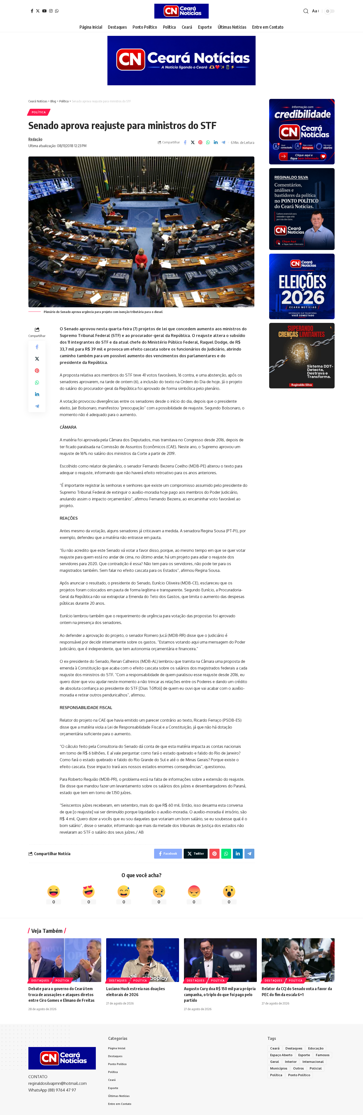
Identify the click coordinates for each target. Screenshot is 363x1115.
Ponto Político (299, 1075)
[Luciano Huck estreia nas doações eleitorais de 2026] (142, 960)
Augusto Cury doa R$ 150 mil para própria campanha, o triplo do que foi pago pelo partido (220, 994)
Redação (35, 139)
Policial (316, 1068)
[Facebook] (32, 11)
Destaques (40, 980)
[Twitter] (38, 11)
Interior (291, 1062)
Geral (274, 1062)
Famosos (322, 1055)
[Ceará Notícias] (181, 11)
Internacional (313, 1062)
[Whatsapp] (57, 11)
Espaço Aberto (281, 1055)
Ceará (275, 1048)
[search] (305, 11)
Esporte (304, 1055)
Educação (315, 1048)
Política (39, 112)
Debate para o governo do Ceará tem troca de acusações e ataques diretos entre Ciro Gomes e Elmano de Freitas (61, 994)
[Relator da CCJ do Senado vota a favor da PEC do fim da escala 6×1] (298, 960)
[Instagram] (51, 11)
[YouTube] (44, 11)
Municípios (278, 1068)
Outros (298, 1068)
